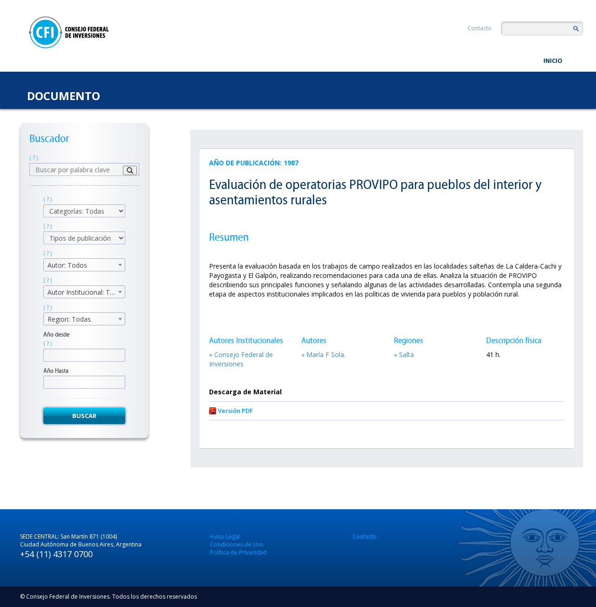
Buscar (84, 415)
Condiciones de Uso (237, 544)
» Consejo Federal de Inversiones (241, 359)
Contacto (479, 28)
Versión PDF (235, 410)
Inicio (552, 60)
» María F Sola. (323, 354)
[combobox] (84, 264)
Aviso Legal (225, 536)
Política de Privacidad (238, 552)
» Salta (404, 354)
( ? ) (33, 158)
